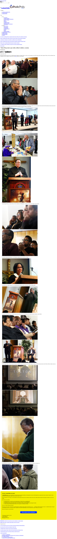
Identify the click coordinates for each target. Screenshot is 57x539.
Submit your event (6, 23)
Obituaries (5, 21)
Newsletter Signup (4, 34)
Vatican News (6, 24)
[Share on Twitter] (1, 52)
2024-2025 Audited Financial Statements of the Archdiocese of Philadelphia (12, 535)
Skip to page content (3, 0)
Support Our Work (4, 33)
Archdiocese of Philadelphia (6, 534)
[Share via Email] (9, 52)
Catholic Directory (4, 32)
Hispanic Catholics (6, 31)
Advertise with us (4, 13)
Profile (5, 30)
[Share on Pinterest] (6, 52)
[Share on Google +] (4, 52)
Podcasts (5, 29)
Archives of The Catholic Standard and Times (8, 537)
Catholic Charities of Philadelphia (8, 19)
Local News (5, 17)
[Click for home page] (12, 8)
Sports (5, 20)
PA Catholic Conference (5, 536)
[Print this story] (10, 52)
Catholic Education (6, 18)
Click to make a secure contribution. (28, 512)
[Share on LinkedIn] (7, 52)
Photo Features (6, 26)
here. (16, 56)
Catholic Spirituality (7, 28)
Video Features (6, 27)
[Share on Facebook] (2, 52)
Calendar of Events (6, 22)
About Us (3, 35)
